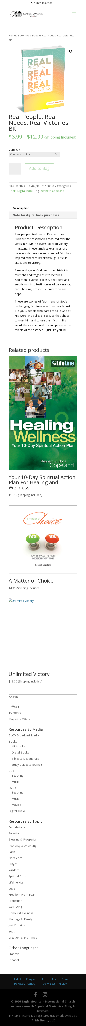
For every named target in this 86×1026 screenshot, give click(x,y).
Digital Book (25, 191)
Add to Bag (39, 168)
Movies (16, 805)
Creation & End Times (23, 937)
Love (12, 888)
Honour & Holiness (21, 913)
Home (12, 35)
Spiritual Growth (19, 876)
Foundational (17, 827)
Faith (12, 852)
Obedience (15, 858)
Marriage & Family (20, 919)
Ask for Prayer (25, 979)
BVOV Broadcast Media (24, 735)
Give (64, 979)
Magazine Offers (19, 719)
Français (14, 954)
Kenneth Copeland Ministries (42, 1006)
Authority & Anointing (22, 845)
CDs (11, 771)
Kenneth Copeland (52, 191)
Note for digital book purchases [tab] (36, 215)
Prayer (13, 864)
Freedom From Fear (22, 894)
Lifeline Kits (16, 882)
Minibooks (18, 746)
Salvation (14, 833)
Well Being (15, 907)
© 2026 (16, 1001)
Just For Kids (17, 925)
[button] (71, 51)
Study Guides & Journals (27, 764)
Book (21, 35)
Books (13, 741)
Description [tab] (21, 208)
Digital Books (20, 752)
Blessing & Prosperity (22, 839)
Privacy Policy (25, 984)
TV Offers (15, 713)
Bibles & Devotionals (25, 758)
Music (15, 782)
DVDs (12, 788)
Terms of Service (54, 984)
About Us (49, 979)
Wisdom (14, 870)
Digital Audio (17, 811)
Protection (15, 901)
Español (14, 960)
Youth (12, 931)
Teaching (17, 775)
